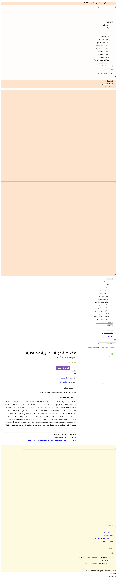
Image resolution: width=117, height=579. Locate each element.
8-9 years (58, 440)
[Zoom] (110, 356)
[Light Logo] (91, 8)
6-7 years (51, 440)
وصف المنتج (68, 388)
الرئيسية (110, 81)
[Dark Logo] (108, 8)
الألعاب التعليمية (107, 84)
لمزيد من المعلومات (66, 397)
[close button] (115, 340)
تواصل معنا (109, 87)
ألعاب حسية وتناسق (58, 438)
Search (110, 325)
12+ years (36, 440)
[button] (112, 69)
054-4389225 (102, 73)
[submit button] (98, 343)
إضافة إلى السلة (63, 368)
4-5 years (43, 440)
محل (106, 347)
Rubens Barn (64, 382)
